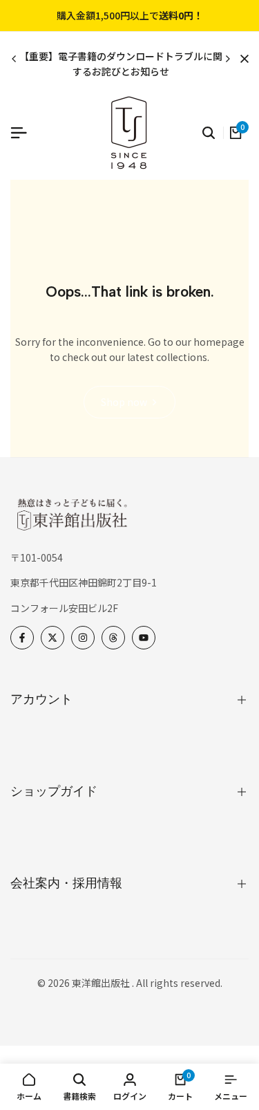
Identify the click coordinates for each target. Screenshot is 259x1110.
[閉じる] (242, 59)
